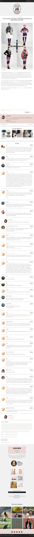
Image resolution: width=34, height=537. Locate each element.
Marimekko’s (15, 72)
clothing (5, 109)
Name (2, 432)
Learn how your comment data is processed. (13, 442)
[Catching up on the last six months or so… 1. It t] (28, 523)
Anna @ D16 (10, 219)
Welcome (21, 458)
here (19, 497)
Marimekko (18, 109)
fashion (14, 109)
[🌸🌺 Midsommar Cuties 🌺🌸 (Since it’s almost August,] (28, 512)
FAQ (19, 450)
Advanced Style (25, 298)
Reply (31, 145)
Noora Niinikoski (23, 109)
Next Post (30, 124)
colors (9, 109)
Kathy (7, 386)
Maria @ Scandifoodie (10, 407)
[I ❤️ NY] (16, 523)
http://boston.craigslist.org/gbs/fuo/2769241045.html (14, 248)
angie (7, 397)
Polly (7, 343)
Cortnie (7, 190)
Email (2, 434)
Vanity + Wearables (19, 17)
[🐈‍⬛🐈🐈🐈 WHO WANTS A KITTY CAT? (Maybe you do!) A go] (5, 523)
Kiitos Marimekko (20, 87)
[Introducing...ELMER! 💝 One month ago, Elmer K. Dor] (16, 512)
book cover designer (9, 117)
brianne (7, 201)
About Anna (16, 450)
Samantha (8, 164)
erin (7, 283)
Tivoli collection (4, 110)
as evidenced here (15, 82)
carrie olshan (8, 369)
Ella (7, 276)
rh (6, 252)
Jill (6, 210)
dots (11, 109)
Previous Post (4, 124)
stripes (28, 109)
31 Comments (31, 112)
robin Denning (8, 303)
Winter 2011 (9, 110)
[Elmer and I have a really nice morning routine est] (5, 512)
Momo (7, 261)
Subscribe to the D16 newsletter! (12, 121)
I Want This (13, 17)
